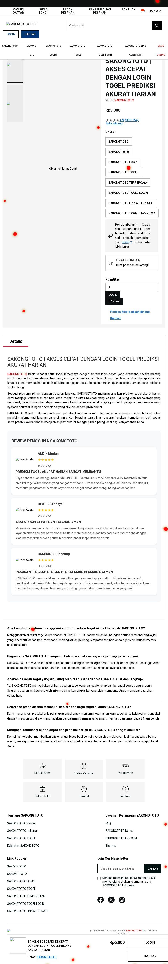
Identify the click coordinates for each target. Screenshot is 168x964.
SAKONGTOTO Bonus (119, 830)
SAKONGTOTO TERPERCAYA (26, 896)
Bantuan (128, 9)
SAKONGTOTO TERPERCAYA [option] (128, 182)
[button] (15, 64)
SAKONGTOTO (124, 100)
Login (11, 34)
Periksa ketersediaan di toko (130, 311)
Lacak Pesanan (67, 11)
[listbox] (132, 178)
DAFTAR (114, 301)
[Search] (157, 25)
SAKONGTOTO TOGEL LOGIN (25, 903)
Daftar (30, 34)
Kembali (84, 796)
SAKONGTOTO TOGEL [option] (123, 172)
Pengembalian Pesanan (100, 11)
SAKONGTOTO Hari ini (21, 823)
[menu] (84, 50)
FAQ (108, 823)
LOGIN (113, 294)
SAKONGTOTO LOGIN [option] (123, 162)
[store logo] (22, 24)
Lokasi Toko (43, 11)
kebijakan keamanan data (134, 881)
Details (15, 341)
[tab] (15, 341)
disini (125, 242)
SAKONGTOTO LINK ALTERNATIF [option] (131, 203)
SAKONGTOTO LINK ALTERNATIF (28, 911)
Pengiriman (125, 772)
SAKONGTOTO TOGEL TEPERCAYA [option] (132, 213)
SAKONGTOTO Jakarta (22, 830)
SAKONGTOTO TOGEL (21, 838)
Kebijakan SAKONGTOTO (23, 845)
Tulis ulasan (114, 123)
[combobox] (114, 25)
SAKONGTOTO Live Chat (121, 838)
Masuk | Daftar (18, 11)
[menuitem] (10, 45)
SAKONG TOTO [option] (119, 151)
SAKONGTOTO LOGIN (21, 881)
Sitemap (111, 845)
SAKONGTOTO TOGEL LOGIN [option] (128, 192)
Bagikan (115, 318)
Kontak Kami (42, 772)
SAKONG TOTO (17, 873)
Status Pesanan (84, 773)
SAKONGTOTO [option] (118, 141)
